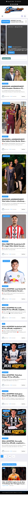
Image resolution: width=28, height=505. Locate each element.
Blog (21, 47)
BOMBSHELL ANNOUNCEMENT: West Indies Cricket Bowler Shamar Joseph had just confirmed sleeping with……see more (14, 140)
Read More (22, 52)
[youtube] (17, 4)
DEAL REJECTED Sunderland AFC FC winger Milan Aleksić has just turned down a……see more (13, 245)
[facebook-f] (10, 4)
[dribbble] (14, 4)
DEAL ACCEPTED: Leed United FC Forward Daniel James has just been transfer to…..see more (14, 290)
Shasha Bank (7, 96)
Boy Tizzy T (22, 26)
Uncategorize (5, 83)
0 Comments (14, 96)
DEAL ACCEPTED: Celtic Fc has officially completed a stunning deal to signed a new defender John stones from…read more (14, 499)
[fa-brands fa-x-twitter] (12, 4)
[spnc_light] (25, 16)
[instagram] (15, 4)
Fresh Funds (12, 502)
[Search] (22, 16)
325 (10, 456)
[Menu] (2, 16)
